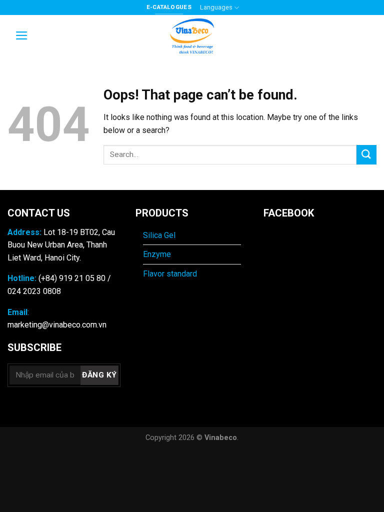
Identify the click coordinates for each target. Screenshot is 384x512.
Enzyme (157, 254)
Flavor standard (170, 273)
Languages (216, 7)
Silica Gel (160, 235)
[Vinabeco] (192, 36)
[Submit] (366, 154)
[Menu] (22, 36)
